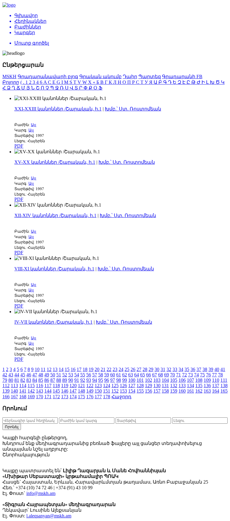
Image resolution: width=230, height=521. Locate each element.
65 (142, 374)
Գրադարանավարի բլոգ (48, 76)
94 (94, 380)
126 (123, 385)
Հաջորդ (121, 396)
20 (97, 369)
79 (4, 380)
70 (172, 374)
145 (56, 390)
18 (85, 369)
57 (94, 374)
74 (196, 374)
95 (100, 380)
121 (81, 385)
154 (131, 390)
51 (58, 374)
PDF (18, 146)
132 (173, 385)
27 (139, 369)
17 (79, 369)
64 (136, 374)
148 (81, 390)
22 (109, 369)
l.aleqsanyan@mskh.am (48, 515)
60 (112, 374)
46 (28, 374)
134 (190, 385)
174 (73, 396)
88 (58, 380)
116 (39, 385)
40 (216, 369)
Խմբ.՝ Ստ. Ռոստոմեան (133, 108)
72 (184, 374)
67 (154, 374)
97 (112, 380)
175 (81, 396)
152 (115, 390)
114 (22, 385)
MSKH (9, 76)
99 (124, 380)
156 (148, 390)
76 (208, 374)
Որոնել (12, 427)
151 (106, 390)
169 (31, 396)
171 (48, 396)
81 (16, 380)
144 (48, 390)
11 (43, 369)
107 (190, 380)
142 (31, 390)
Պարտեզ (149, 76)
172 (56, 396)
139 (6, 390)
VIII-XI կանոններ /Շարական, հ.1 (54, 268)
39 (210, 369)
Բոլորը (10, 82)
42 (4, 374)
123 (98, 385)
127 (131, 385)
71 (178, 374)
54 (76, 374)
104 (165, 380)
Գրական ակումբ (100, 76)
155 (140, 390)
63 (130, 374)
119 (64, 385)
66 (148, 374)
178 (106, 396)
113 (14, 385)
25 (127, 369)
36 (192, 369)
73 (190, 374)
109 (207, 380)
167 (14, 396)
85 (40, 380)
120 (73, 385)
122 (89, 385)
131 (165, 385)
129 (148, 385)
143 (39, 390)
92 (82, 380)
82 (22, 380)
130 (157, 385)
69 (166, 374)
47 (34, 374)
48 (40, 374)
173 (64, 396)
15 (67, 369)
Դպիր (130, 76)
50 (52, 374)
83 (28, 380)
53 (70, 374)
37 (198, 369)
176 (89, 396)
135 (198, 385)
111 (223, 380)
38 (204, 369)
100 (131, 380)
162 (198, 390)
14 (61, 369)
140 (14, 390)
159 (173, 390)
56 (88, 374)
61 (118, 374)
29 (151, 369)
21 (103, 369)
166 (6, 396)
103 (157, 380)
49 (46, 374)
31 (163, 369)
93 (88, 380)
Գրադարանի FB (182, 76)
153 (123, 390)
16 (73, 369)
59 (106, 374)
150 (98, 390)
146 (64, 390)
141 (22, 390)
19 (91, 369)
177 (98, 396)
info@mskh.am (40, 493)
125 (115, 385)
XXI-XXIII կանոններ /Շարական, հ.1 (58, 108)
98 (118, 380)
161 (190, 390)
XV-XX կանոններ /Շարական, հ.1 (54, 162)
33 (174, 369)
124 (106, 385)
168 (22, 396)
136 (207, 385)
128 (140, 385)
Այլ (33, 124)
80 (10, 380)
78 (220, 374)
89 (64, 380)
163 (207, 390)
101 (140, 380)
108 (198, 380)
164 (215, 390)
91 (76, 380)
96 (106, 380)
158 (165, 390)
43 (10, 374)
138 (224, 385)
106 (182, 380)
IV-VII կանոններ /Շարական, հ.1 (53, 322)
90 (70, 380)
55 (82, 374)
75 (202, 374)
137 (215, 385)
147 (73, 390)
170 (39, 396)
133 (182, 385)
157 (157, 390)
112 (6, 385)
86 (46, 380)
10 (37, 369)
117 (48, 385)
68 (160, 374)
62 (124, 374)
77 (214, 374)
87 (52, 380)
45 (22, 374)
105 (173, 380)
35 (186, 369)
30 (157, 369)
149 (89, 390)
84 (34, 380)
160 (182, 390)
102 (148, 380)
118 (56, 385)
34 (180, 369)
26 (133, 369)
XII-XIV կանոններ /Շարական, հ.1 (55, 215)
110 (215, 380)
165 (224, 390)
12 (49, 369)
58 (100, 374)
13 (55, 369)
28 (145, 369)
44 (16, 374)
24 (121, 369)
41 (222, 369)
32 (169, 369)
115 (31, 385)
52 (64, 374)
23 (115, 369)
